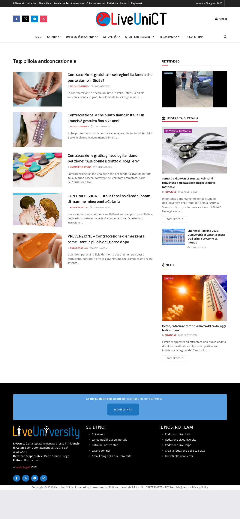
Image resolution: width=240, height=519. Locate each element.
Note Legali (23, 467)
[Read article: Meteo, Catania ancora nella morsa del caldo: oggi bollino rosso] (194, 298)
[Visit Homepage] (131, 18)
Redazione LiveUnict (177, 434)
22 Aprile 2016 (99, 247)
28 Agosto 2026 (188, 335)
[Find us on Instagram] (43, 19)
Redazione (170, 191)
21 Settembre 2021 (102, 126)
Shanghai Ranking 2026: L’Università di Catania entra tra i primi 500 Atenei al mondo (206, 236)
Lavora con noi (101, 450)
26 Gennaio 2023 (101, 86)
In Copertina (194, 37)
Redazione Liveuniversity (180, 439)
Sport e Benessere (138, 37)
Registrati (136, 3)
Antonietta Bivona (80, 166)
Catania (52, 37)
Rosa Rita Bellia (79, 207)
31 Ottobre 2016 (101, 207)
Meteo (169, 278)
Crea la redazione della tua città (185, 450)
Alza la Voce (45, 3)
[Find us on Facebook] (16, 19)
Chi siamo (98, 434)
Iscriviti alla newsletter (179, 456)
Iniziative (31, 3)
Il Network (18, 3)
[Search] (225, 36)
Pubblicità (112, 3)
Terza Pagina (168, 37)
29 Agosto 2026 (188, 191)
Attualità (109, 37)
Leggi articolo (176, 218)
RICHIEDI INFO (123, 409)
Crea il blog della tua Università (111, 456)
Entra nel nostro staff (105, 445)
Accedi (222, 19)
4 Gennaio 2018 (103, 166)
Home (37, 37)
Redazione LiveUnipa (178, 445)
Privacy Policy (200, 487)
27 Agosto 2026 (198, 247)
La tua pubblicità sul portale (109, 439)
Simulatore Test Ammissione (68, 3)
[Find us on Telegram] (34, 19)
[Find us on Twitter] (25, 19)
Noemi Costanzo (79, 86)
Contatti (124, 3)
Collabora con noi (95, 3)
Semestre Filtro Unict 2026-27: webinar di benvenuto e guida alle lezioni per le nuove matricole (188, 182)
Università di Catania (80, 37)
